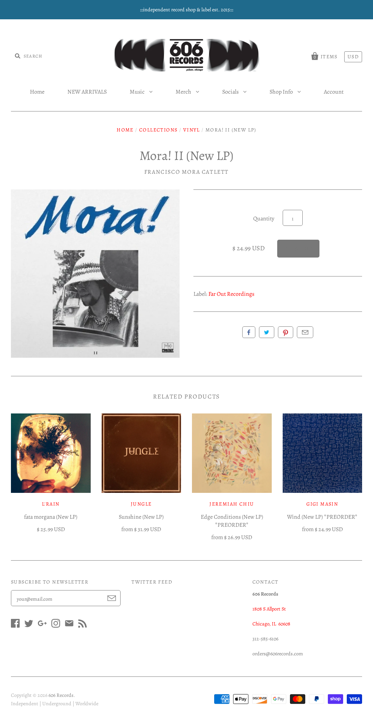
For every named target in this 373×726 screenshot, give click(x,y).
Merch (184, 92)
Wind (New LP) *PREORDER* (322, 517)
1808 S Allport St (269, 608)
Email (305, 332)
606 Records (61, 695)
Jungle (141, 504)
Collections (158, 129)
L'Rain (50, 504)
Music (138, 92)
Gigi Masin (322, 504)
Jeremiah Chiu (231, 504)
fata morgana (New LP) (50, 517)
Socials (231, 92)
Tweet (266, 332)
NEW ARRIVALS (87, 92)
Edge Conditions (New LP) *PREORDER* (232, 521)
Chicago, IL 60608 (271, 623)
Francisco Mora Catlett (186, 172)
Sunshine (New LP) (141, 517)
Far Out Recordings (231, 294)
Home (37, 92)
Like (248, 332)
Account (333, 92)
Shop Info (282, 92)
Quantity (263, 219)
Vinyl (191, 129)
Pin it (285, 332)
